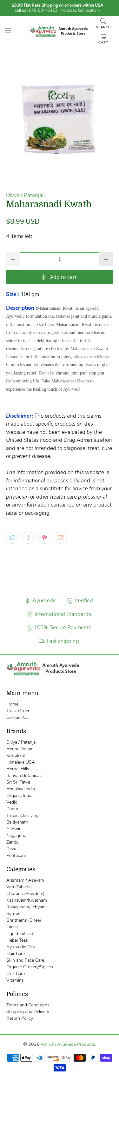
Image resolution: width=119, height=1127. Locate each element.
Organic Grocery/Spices (29, 967)
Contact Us (17, 717)
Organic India (19, 795)
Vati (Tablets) (19, 887)
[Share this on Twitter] (12, 538)
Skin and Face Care (25, 960)
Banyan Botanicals (24, 775)
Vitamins (15, 980)
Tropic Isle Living (22, 815)
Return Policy (19, 1018)
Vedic (11, 802)
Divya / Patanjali (25, 195)
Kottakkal (15, 755)
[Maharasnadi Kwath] (59, 119)
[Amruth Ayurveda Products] (59, 31)
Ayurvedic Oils (20, 947)
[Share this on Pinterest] (44, 538)
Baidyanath (17, 822)
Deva (11, 849)
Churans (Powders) (25, 894)
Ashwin (14, 829)
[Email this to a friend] (61, 538)
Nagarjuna (16, 835)
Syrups (13, 914)
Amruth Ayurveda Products (68, 1044)
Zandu (12, 842)
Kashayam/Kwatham (26, 900)
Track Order (18, 711)
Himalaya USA (20, 762)
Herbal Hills (17, 769)
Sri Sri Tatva (18, 782)
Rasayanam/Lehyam (26, 907)
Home (12, 704)
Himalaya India (20, 789)
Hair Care (15, 954)
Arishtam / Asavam (25, 880)
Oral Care (15, 974)
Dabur (12, 809)
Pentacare (16, 855)
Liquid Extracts (21, 934)
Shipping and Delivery (27, 1012)
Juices (12, 927)
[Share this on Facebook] (28, 538)
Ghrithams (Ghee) (23, 920)
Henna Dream (20, 749)
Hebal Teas (17, 940)
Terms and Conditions (28, 1005)
